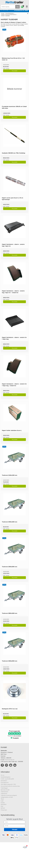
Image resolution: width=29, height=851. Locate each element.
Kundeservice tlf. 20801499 (15, 10)
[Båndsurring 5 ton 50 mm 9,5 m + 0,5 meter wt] (14, 42)
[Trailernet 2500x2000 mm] (14, 551)
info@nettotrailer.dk (9, 759)
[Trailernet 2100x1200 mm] (14, 459)
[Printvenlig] (27, 13)
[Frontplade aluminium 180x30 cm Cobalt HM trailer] (14, 91)
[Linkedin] (14, 765)
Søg (17, 6)
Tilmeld (14, 829)
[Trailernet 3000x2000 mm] (14, 645)
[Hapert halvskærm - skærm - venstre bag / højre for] (14, 229)
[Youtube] (10, 765)
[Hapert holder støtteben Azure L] (14, 415)
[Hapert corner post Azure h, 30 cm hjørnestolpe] (14, 182)
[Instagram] (6, 765)
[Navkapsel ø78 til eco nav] (14, 693)
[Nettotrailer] (14, 3)
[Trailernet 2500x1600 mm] (14, 506)
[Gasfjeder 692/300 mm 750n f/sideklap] (14, 137)
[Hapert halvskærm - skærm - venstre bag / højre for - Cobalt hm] (14, 275)
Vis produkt (14, 70)
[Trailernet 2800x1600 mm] (14, 598)
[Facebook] (2, 765)
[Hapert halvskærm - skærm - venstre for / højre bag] (14, 322)
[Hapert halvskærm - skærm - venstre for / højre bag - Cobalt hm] (14, 368)
